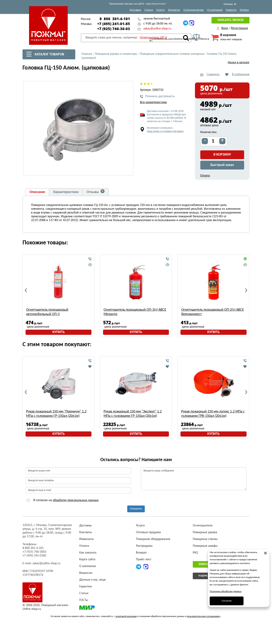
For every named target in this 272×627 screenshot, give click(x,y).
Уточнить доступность (160, 96)
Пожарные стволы (205, 539)
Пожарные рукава (205, 532)
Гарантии (85, 586)
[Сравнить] (90, 264)
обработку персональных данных (76, 500)
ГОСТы (83, 600)
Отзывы (95, 192)
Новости (231, 10)
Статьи (148, 10)
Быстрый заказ (222, 165)
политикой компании (126, 616)
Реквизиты (86, 539)
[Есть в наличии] (245, 259)
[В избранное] (90, 366)
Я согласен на (65, 500)
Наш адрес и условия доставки (165, 131)
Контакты (174, 10)
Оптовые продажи (148, 532)
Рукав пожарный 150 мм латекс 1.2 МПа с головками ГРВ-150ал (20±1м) (213, 414)
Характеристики (65, 192)
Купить (58, 332)
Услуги (160, 10)
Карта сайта (87, 559)
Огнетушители (202, 525)
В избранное (240, 74)
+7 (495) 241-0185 (34, 555)
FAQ (195, 552)
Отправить (136, 508)
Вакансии (85, 573)
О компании (214, 10)
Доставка (135, 10)
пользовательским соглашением (203, 616)
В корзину (222, 155)
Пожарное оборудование (153, 539)
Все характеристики (153, 102)
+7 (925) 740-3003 (34, 552)
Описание (37, 192)
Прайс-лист (143, 559)
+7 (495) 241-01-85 (113, 23)
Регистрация (239, 28)
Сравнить (213, 74)
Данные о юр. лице (92, 579)
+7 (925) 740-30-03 (113, 28)
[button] (128, 170)
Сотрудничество (193, 10)
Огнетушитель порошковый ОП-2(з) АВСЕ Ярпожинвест (212, 312)
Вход (224, 28)
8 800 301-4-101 (115, 18)
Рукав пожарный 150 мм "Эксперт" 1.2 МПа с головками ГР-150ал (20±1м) (133, 414)
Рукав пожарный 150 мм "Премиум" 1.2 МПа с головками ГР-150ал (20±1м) (56, 414)
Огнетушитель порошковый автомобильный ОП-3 (47, 312)
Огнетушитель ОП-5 (153, 37)
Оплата (244, 10)
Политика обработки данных (226, 591)
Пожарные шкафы (205, 546)
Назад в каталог (238, 62)
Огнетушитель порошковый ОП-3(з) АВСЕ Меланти (135, 312)
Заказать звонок (230, 20)
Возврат (141, 552)
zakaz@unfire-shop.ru (157, 28)
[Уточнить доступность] (90, 259)
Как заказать (88, 552)
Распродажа (144, 546)
